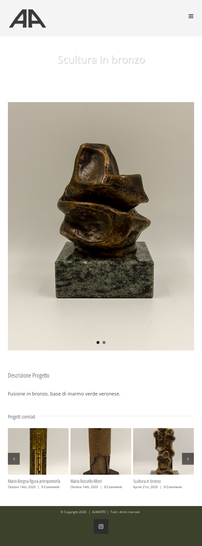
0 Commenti (48, 487)
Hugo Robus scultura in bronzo (101, 451)
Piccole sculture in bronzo (38, 451)
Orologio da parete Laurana (163, 451)
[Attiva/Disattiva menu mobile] (191, 16)
